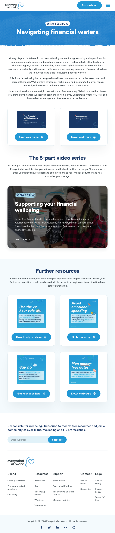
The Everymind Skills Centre (63, 493)
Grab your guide (29, 137)
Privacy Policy (99, 490)
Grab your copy (81, 337)
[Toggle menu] (107, 5)
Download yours (81, 137)
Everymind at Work (56, 521)
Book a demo (89, 5)
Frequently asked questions (16, 487)
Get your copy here (29, 393)
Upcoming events (39, 493)
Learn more (21, 239)
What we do (59, 480)
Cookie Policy (98, 482)
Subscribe (85, 489)
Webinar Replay (25, 195)
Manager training (61, 500)
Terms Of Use (100, 498)
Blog (36, 486)
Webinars (39, 500)
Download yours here (29, 337)
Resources (39, 480)
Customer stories (16, 480)
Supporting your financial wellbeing (46, 206)
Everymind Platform (63, 486)
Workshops (40, 505)
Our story (12, 494)
